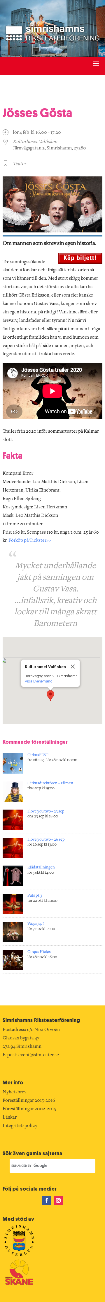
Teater (19, 164)
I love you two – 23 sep (45, 812)
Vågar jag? (35, 924)
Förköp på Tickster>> (29, 540)
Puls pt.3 (34, 896)
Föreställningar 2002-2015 (29, 1109)
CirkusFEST (37, 755)
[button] (50, 695)
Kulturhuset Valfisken (35, 142)
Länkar (10, 1117)
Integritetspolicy (20, 1126)
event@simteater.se (38, 1055)
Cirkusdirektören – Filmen (50, 783)
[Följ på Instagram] (58, 1200)
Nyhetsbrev (15, 1092)
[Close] (73, 666)
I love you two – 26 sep (46, 840)
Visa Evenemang (38, 681)
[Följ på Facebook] (46, 1200)
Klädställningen (41, 868)
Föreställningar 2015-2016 (29, 1100)
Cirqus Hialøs (39, 952)
